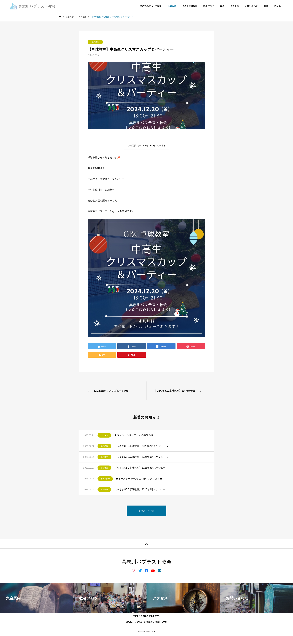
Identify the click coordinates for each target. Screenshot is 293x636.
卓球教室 (95, 42)
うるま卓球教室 (189, 6)
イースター (105, 479)
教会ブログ (208, 6)
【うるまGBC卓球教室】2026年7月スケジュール (141, 446)
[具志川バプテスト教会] (33, 6)
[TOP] (146, 543)
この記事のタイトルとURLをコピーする (146, 145)
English (278, 6)
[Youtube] (153, 570)
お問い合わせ (251, 6)
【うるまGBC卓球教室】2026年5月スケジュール (141, 467)
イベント (104, 435)
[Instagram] (133, 570)
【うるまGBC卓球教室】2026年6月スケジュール (141, 457)
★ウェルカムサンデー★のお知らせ (133, 435)
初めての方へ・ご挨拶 (150, 6)
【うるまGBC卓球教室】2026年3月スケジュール (141, 489)
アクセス (234, 6)
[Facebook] (146, 570)
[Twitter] (140, 570)
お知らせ (172, 6)
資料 (266, 6)
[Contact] (159, 570)
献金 (222, 6)
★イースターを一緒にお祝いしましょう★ (139, 478)
